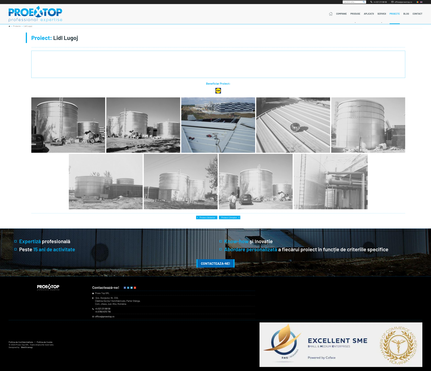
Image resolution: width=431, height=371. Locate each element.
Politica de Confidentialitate (21, 342)
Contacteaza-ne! (215, 263)
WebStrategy (27, 347)
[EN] (421, 2)
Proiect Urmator (229, 217)
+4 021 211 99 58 (380, 2)
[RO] (417, 2)
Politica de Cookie (44, 342)
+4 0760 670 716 (103, 311)
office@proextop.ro (403, 2)
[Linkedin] (128, 288)
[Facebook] (125, 288)
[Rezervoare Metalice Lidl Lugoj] (68, 125)
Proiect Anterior (207, 217)
